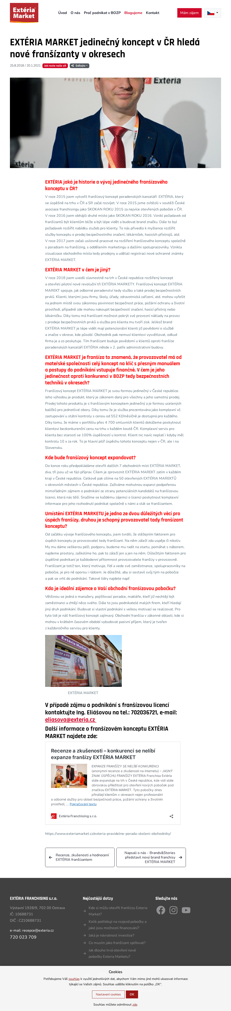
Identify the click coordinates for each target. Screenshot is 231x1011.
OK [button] (132, 994)
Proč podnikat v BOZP (102, 12)
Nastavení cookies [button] (108, 994)
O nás (75, 12)
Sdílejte (80, 65)
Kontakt (152, 12)
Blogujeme (133, 12)
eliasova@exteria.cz (70, 720)
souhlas (74, 979)
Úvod (62, 12)
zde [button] (134, 1004)
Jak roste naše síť (55, 65)
